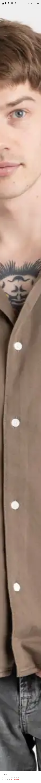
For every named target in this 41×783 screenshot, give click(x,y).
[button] (14, 768)
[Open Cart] (34, 3)
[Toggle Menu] (37, 3)
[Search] (29, 3)
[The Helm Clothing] (10, 3)
